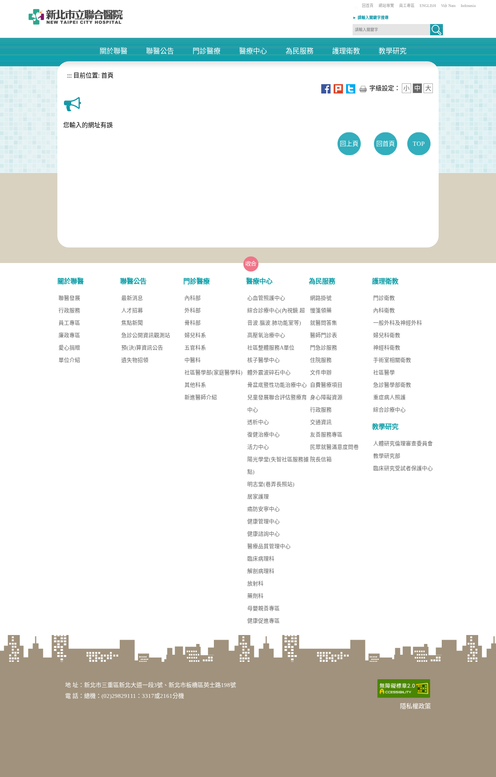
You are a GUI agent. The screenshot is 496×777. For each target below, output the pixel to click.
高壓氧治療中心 (266, 335)
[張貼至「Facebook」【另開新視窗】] (326, 88)
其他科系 (195, 385)
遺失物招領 (134, 360)
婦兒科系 (195, 335)
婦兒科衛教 (386, 335)
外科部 (192, 310)
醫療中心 (253, 51)
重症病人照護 (389, 397)
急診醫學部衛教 (392, 385)
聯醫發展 (69, 298)
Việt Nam (448, 5)
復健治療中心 (263, 435)
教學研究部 (386, 456)
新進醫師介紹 (200, 397)
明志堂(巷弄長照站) (270, 484)
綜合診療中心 (389, 410)
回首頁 (368, 5)
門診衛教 (384, 298)
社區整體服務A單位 (270, 348)
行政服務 (69, 310)
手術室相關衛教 (392, 360)
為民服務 (299, 51)
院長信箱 (321, 459)
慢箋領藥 (321, 310)
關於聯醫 (113, 51)
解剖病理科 (260, 571)
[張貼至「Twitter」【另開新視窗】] (350, 88)
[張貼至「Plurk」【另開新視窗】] (338, 88)
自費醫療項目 (326, 385)
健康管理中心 (263, 521)
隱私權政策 (415, 706)
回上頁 (349, 143)
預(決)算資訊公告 (142, 348)
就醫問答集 (323, 323)
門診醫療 (206, 51)
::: (356, 7)
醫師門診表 (323, 335)
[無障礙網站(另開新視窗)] (404, 688)
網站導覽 (386, 5)
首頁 (107, 75)
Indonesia (468, 5)
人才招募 (132, 310)
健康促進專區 (263, 621)
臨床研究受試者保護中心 (403, 468)
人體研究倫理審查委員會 (403, 443)
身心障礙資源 (326, 397)
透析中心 (258, 422)
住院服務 (321, 360)
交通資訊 (321, 422)
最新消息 (132, 298)
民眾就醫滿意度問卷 (334, 447)
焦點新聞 (132, 323)
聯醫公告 (160, 51)
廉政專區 (69, 335)
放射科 (255, 584)
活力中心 (258, 447)
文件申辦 (321, 373)
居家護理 (258, 497)
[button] (436, 29)
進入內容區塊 (18, 3)
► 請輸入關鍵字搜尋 (371, 18)
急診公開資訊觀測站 (145, 335)
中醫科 (192, 360)
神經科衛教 (386, 348)
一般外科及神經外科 (397, 323)
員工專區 (407, 5)
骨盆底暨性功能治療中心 (277, 385)
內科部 (192, 298)
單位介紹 (69, 360)
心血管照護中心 (266, 298)
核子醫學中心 (263, 360)
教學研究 (392, 51)
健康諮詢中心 (263, 534)
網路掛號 (321, 298)
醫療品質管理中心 (269, 546)
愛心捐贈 (69, 348)
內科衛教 (384, 310)
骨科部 (192, 323)
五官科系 (195, 348)
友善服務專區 (326, 435)
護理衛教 (346, 51)
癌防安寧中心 (263, 509)
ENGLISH (428, 5)
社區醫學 (384, 373)
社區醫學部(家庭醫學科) (213, 373)
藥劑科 (255, 596)
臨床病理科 (260, 559)
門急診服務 (323, 348)
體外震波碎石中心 (269, 373)
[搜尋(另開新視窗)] (436, 33)
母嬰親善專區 (263, 608)
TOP (419, 143)
